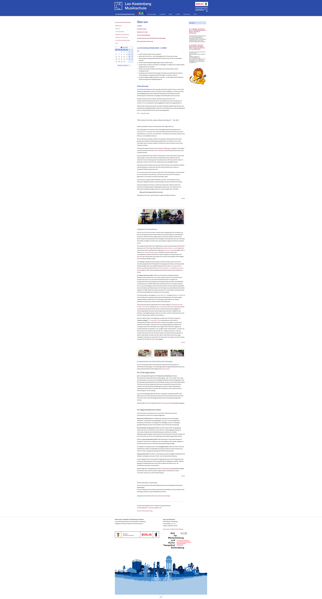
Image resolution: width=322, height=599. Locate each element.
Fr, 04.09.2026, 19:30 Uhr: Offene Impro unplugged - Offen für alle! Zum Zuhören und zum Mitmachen (197, 47)
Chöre (141, 256)
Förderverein (157, 150)
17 (127, 56)
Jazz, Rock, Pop (168, 250)
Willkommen (118, 25)
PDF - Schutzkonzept (143, 113)
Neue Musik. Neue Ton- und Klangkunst (172, 248)
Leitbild (139, 26)
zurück (183, 198)
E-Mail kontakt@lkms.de (154, 507)
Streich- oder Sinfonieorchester (150, 252)
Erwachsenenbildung (143, 35)
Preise (139, 511)
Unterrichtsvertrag (147, 511)
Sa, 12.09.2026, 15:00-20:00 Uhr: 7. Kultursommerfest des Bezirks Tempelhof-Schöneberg (197, 31)
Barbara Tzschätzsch (178, 295)
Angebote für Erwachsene (144, 131)
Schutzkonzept (141, 29)
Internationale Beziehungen (162, 496)
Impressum (166, 529)
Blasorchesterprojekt (174, 266)
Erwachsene (165, 369)
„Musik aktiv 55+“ (161, 295)
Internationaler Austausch (145, 41)
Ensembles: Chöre (156, 320)
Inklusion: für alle (142, 32)
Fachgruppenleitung (167, 403)
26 (132, 59)
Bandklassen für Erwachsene (160, 268)
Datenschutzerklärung (176, 529)
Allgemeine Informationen (122, 34)
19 (132, 56)
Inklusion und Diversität (121, 37)
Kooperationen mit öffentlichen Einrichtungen (151, 38)
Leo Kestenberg (119, 31)
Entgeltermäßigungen (164, 148)
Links (116, 43)
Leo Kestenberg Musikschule (123, 22)
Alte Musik (146, 248)
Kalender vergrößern (122, 65)
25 (129, 59)
